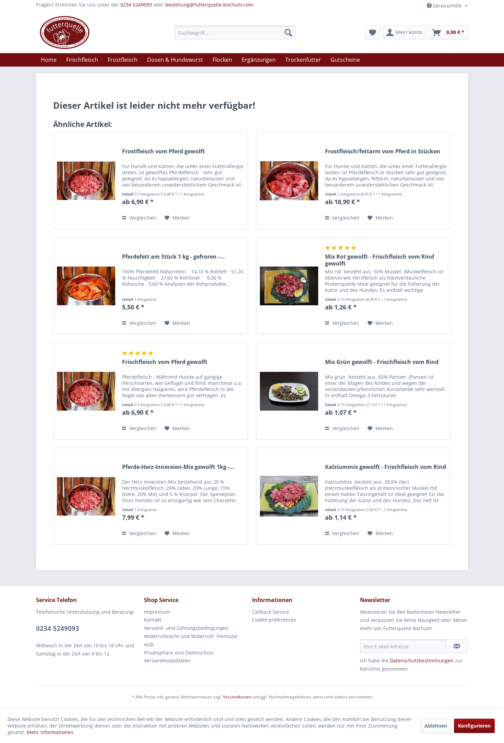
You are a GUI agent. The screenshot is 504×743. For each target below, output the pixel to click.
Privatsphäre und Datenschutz (179, 652)
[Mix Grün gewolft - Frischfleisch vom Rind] (289, 391)
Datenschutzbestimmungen (422, 660)
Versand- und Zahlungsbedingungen (186, 628)
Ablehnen (435, 725)
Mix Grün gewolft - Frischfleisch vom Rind (382, 362)
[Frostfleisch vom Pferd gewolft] (86, 180)
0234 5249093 (136, 4)
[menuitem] (235, 32)
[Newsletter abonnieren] (457, 646)
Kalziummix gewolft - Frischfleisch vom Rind (385, 467)
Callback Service (270, 612)
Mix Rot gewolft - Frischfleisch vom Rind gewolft (379, 260)
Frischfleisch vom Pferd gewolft (164, 362)
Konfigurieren (474, 725)
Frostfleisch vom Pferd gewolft (163, 151)
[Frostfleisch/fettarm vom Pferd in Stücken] (289, 180)
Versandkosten (237, 697)
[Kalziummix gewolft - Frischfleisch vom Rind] (289, 496)
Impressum (157, 612)
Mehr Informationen (50, 732)
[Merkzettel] (372, 32)
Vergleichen (142, 217)
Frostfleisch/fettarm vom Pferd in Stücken (382, 151)
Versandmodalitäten (167, 660)
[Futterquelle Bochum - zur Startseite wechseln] (64, 32)
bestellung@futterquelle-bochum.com (209, 4)
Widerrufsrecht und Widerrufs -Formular (191, 636)
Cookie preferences (274, 619)
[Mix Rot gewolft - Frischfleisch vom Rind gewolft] (289, 286)
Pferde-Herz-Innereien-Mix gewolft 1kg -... (178, 467)
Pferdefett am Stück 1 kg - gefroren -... (173, 256)
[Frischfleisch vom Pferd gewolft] (86, 391)
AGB (149, 644)
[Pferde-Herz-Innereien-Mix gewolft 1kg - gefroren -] (86, 496)
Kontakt (152, 619)
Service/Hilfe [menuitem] (447, 5)
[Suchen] (288, 32)
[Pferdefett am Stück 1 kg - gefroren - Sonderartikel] (86, 286)
